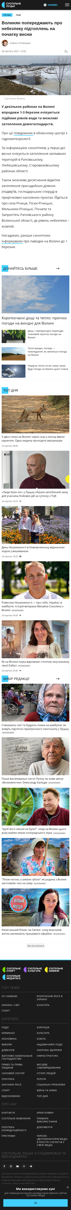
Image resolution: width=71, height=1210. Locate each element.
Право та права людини (12, 1066)
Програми (8, 1135)
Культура (43, 1005)
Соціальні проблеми (51, 1084)
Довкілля (8, 1050)
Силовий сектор (13, 1073)
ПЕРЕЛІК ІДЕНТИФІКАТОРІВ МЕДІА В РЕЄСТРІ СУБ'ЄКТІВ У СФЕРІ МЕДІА (52, 1140)
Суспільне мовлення (16, 1118)
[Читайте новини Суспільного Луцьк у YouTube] (17, 1166)
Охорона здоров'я (49, 1050)
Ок (35, 1202)
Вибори (7, 1044)
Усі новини (9, 996)
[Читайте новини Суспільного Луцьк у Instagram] (11, 1166)
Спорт (6, 1010)
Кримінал (8, 1033)
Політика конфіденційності (14, 1129)
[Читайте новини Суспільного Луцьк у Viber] (24, 1166)
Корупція (43, 1027)
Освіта (41, 1038)
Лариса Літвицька (20, 43)
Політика (8, 1079)
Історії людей (46, 1073)
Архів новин (45, 1112)
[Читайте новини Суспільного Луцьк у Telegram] (30, 1166)
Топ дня (42, 1096)
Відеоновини (11, 1096)
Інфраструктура (47, 1055)
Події (18, 15)
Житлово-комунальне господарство (17, 1057)
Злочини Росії (11, 1084)
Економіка (9, 1038)
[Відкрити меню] (68, 5)
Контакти (8, 1112)
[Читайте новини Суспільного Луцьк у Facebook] (4, 1166)
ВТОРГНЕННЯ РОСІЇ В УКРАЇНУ (50, 998)
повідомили (24, 133)
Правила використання (47, 1120)
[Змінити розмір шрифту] (66, 51)
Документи (45, 1127)
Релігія (41, 1079)
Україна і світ (11, 1005)
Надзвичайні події (50, 1044)
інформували (12, 241)
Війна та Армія (47, 1090)
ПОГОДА (7, 15)
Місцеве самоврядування (49, 1066)
